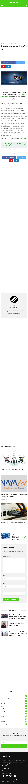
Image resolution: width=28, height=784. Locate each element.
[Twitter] (7, 775)
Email (5, 583)
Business (3, 696)
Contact (4, 771)
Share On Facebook (9, 62)
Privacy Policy (5, 768)
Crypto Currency (5, 698)
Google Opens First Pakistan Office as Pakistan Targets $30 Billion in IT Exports (18, 633)
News (7, 43)
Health (2, 708)
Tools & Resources (6, 773)
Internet (3, 713)
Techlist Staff (6, 49)
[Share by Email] (8, 66)
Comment (6, 556)
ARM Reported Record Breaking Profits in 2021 (16, 538)
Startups (3, 721)
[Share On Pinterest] (3, 66)
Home (2, 43)
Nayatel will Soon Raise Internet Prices (12, 469)
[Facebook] (3, 775)
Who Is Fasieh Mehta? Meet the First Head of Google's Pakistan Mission (17, 623)
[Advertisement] (14, 24)
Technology (13, 43)
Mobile (2, 716)
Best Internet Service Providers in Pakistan (13, 522)
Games (3, 706)
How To (3, 711)
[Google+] (10, 775)
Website (5, 590)
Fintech (3, 703)
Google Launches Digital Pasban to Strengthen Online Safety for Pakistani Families (17, 616)
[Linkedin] (15, 775)
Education (3, 701)
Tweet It (22, 62)
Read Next (15, 534)
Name (5, 575)
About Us (4, 765)
